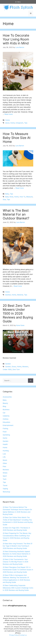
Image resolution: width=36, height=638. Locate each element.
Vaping (5, 489)
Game (5, 438)
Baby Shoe (9, 197)
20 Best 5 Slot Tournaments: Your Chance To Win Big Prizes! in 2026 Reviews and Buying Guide (15, 561)
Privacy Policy (13, 635)
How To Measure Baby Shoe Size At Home (17, 138)
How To (22, 197)
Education (6, 422)
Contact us (23, 635)
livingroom (19, 123)
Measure (29, 197)
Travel (5, 485)
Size (4, 199)
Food (4, 432)
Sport (5, 476)
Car (4, 413)
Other (5, 463)
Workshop (6, 492)
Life (4, 457)
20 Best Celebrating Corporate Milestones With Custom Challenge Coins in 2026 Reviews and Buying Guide (18, 588)
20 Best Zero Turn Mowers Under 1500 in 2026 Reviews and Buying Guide (18, 313)
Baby (7, 194)
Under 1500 (7, 369)
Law (4, 454)
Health (5, 444)
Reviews (6, 470)
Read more (9, 114)
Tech (4, 479)
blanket (8, 295)
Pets (4, 466)
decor (7, 123)
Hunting (6, 451)
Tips (25, 123)
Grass (14, 367)
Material (20, 295)
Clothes (5, 419)
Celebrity (6, 416)
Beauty (5, 403)
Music (5, 460)
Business (6, 409)
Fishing (5, 428)
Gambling (6, 435)
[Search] (30, 380)
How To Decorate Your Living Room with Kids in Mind (16, 39)
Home (7, 120)
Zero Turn (16, 369)
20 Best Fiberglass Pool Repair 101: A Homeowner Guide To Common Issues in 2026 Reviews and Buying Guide (18, 569)
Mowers (25, 367)
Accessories (7, 397)
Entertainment (8, 425)
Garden (8, 364)
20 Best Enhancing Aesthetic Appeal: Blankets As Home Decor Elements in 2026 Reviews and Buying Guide (16, 554)
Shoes (5, 473)
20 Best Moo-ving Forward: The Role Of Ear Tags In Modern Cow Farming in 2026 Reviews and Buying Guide (17, 546)
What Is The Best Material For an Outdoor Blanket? (16, 214)
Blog (4, 406)
